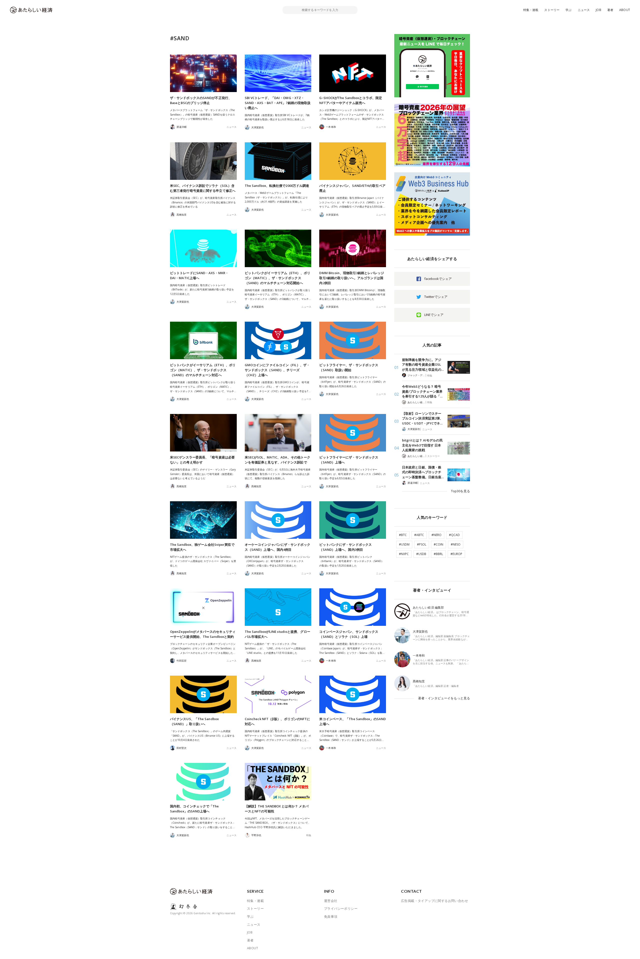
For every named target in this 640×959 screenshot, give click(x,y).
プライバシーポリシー (341, 908)
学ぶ (569, 10)
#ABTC (419, 535)
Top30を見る (460, 491)
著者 (610, 10)
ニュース (584, 10)
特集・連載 (530, 10)
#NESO (455, 544)
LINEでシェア (434, 314)
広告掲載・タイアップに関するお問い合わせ (434, 900)
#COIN (438, 544)
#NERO (437, 535)
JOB (598, 10)
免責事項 (331, 916)
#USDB (421, 554)
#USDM (404, 544)
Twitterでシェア (436, 296)
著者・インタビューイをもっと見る (444, 698)
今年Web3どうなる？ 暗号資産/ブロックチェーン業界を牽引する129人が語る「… (422, 391)
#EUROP (456, 554)
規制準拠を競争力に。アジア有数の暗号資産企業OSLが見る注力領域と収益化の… (423, 364)
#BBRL (438, 554)
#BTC (403, 535)
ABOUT (624, 10)
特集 (308, 835)
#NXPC (404, 554)
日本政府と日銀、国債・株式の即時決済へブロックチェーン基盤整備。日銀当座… (423, 472)
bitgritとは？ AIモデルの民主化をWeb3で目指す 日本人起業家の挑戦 (422, 445)
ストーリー (552, 10)
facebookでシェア (438, 278)
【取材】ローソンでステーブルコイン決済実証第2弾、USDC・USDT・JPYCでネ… (422, 418)
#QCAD (454, 535)
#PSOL (421, 544)
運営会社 (331, 900)
